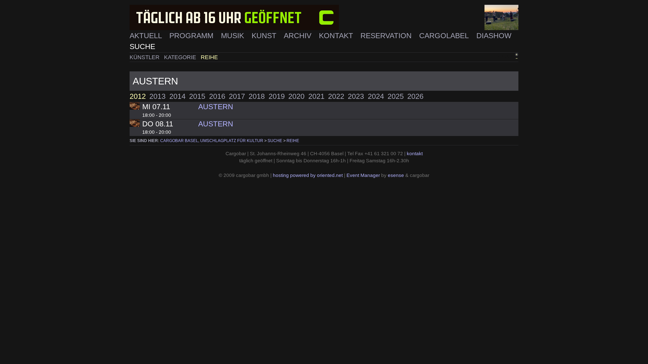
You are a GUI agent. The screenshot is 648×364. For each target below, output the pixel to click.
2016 (217, 96)
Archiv (298, 36)
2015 (197, 96)
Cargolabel (445, 36)
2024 (376, 96)
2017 (237, 96)
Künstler (145, 57)
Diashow (493, 36)
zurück (505, 56)
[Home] (324, 17)
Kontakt (337, 36)
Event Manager (363, 175)
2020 (296, 96)
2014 (177, 96)
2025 (396, 96)
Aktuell (147, 36)
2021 (316, 96)
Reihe (209, 57)
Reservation (387, 36)
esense (396, 175)
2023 (356, 96)
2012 (138, 96)
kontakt (415, 153)
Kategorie (181, 57)
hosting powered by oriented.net (308, 175)
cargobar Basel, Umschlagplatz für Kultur (211, 141)
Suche (142, 46)
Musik (233, 36)
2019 (277, 96)
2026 (415, 96)
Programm (192, 36)
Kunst (265, 36)
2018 (257, 96)
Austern (215, 107)
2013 (157, 96)
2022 (336, 96)
